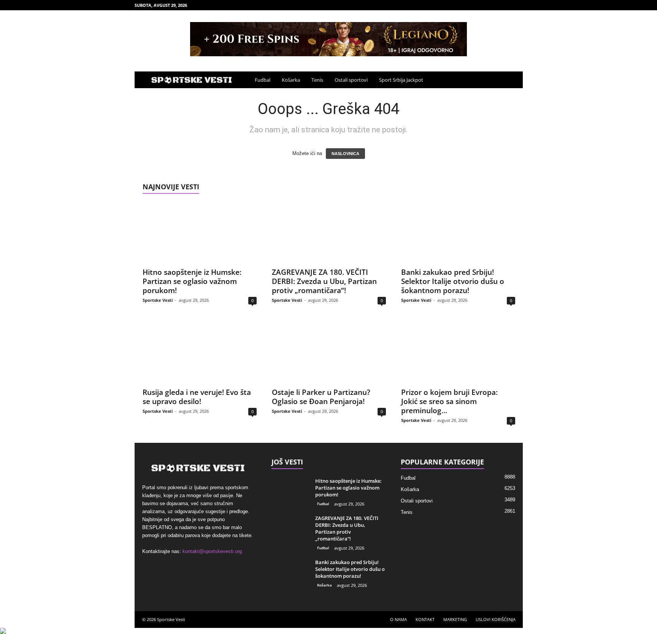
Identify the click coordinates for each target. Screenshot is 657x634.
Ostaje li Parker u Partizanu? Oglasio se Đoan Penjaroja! (321, 396)
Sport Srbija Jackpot (401, 79)
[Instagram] (493, 5)
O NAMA (398, 619)
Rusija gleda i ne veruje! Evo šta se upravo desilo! (197, 396)
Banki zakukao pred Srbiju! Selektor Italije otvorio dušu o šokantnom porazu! (452, 281)
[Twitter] (517, 5)
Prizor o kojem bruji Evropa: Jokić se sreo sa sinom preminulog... (449, 401)
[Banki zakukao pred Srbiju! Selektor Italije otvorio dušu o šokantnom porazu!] (458, 232)
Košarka (291, 79)
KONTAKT (425, 619)
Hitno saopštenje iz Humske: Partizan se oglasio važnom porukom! (192, 281)
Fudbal (262, 79)
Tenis (317, 79)
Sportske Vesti (158, 300)
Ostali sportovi (351, 79)
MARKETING (455, 619)
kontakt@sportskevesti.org (212, 551)
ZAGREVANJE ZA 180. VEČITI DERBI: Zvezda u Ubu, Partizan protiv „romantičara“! (324, 281)
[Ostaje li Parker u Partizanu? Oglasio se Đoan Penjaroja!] (329, 352)
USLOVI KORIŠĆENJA (496, 619)
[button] (511, 79)
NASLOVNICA (345, 153)
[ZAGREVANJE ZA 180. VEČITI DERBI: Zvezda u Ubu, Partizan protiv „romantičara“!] (329, 232)
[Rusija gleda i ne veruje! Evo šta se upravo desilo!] (200, 352)
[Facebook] (481, 5)
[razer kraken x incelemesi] (328, 631)
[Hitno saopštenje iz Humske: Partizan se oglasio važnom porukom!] (200, 232)
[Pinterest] (505, 5)
